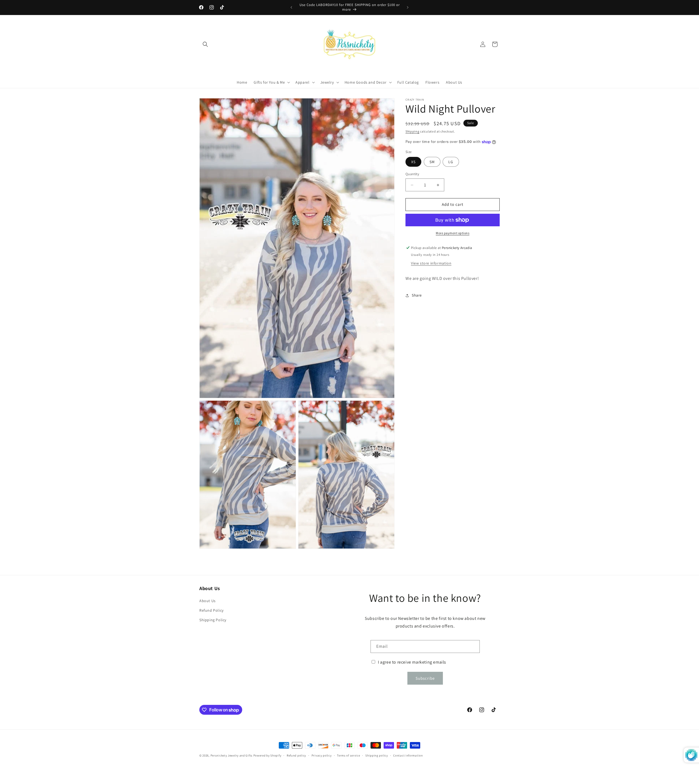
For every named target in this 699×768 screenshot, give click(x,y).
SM (432, 162)
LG (450, 162)
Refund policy (296, 755)
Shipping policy (376, 755)
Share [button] (417, 295)
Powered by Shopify (267, 755)
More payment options (452, 233)
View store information (431, 263)
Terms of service (348, 755)
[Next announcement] (408, 7)
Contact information (408, 755)
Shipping (412, 131)
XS (413, 162)
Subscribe (425, 678)
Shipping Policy (212, 619)
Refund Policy (211, 610)
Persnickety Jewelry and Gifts (232, 755)
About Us (207, 600)
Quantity (412, 174)
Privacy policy (322, 755)
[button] (205, 44)
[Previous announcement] (291, 7)
